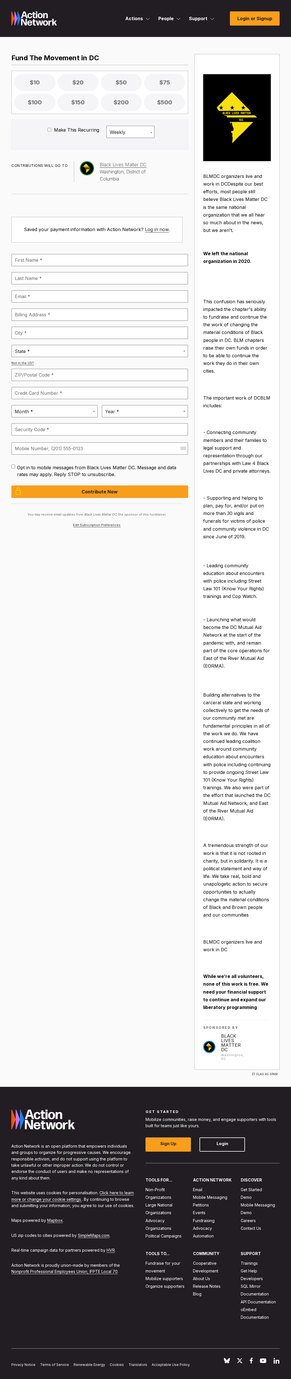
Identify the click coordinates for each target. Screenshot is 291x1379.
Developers (252, 1278)
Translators (137, 1364)
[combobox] (183, 448)
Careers (248, 1220)
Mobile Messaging (210, 1197)
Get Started (251, 1189)
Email (197, 1189)
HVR (111, 1250)
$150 (78, 102)
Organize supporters (165, 1286)
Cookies (117, 1364)
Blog (197, 1293)
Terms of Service (54, 1364)
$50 (121, 82)
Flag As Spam (267, 1074)
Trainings (249, 1262)
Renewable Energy (89, 1364)
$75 (164, 82)
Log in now (157, 229)
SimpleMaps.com (93, 1235)
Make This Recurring (76, 130)
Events (199, 1212)
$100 (35, 102)
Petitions (201, 1205)
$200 (121, 102)
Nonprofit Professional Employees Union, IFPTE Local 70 (64, 1271)
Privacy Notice (23, 1364)
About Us (201, 1278)
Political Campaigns (164, 1235)
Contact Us (251, 1228)
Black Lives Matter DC (231, 1042)
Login (222, 1143)
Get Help (249, 1270)
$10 (35, 82)
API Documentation (258, 1301)
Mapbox (55, 1220)
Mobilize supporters (164, 1278)
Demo (246, 1197)
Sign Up (168, 1143)
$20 (78, 82)
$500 (164, 102)
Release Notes (207, 1286)
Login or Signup (254, 18)
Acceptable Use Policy (171, 1364)
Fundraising (204, 1220)
